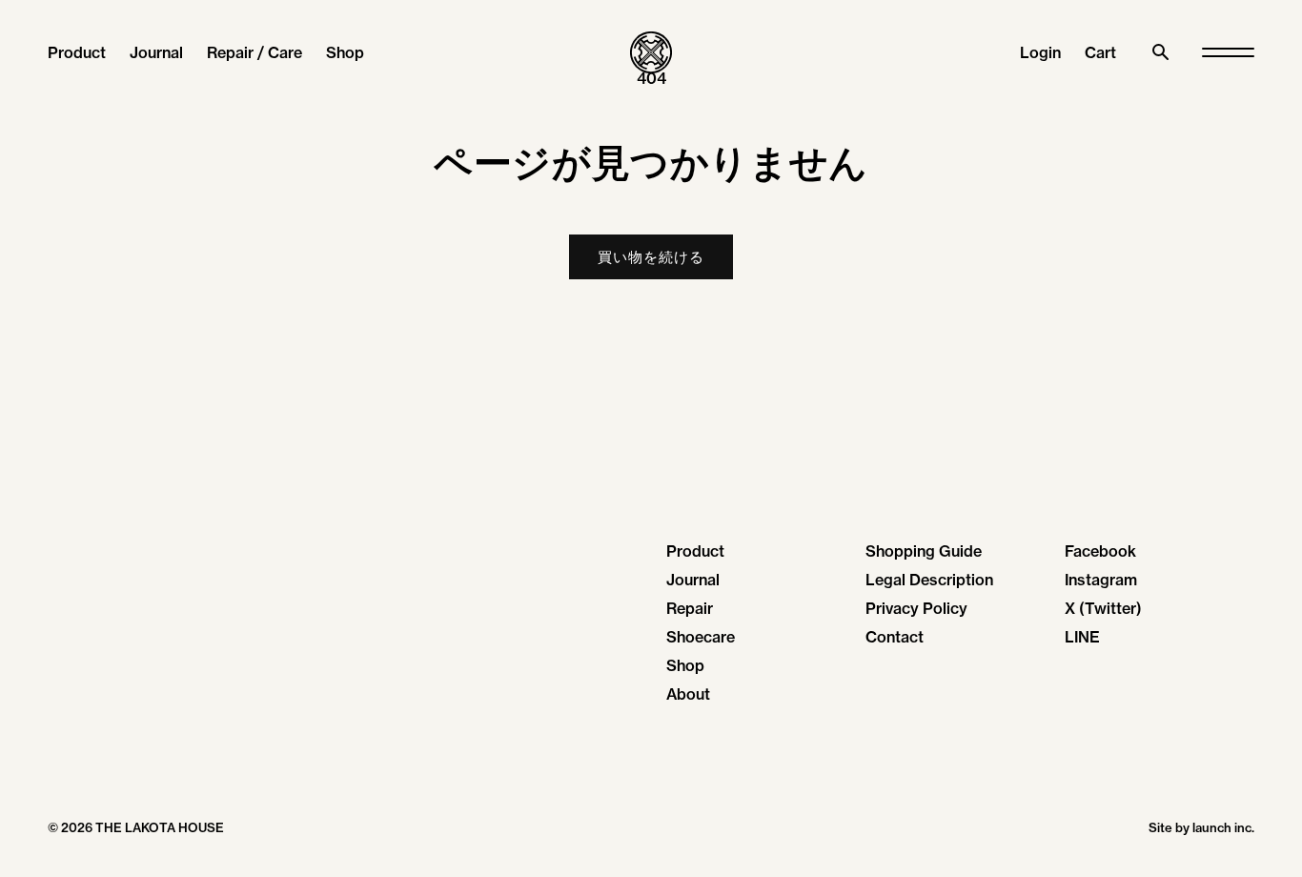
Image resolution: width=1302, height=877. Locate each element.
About (688, 694)
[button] (1100, 52)
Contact (894, 636)
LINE (1082, 636)
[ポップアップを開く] (1228, 53)
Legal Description (929, 579)
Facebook (1100, 551)
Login (1040, 52)
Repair (689, 608)
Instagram (1101, 579)
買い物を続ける (651, 257)
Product (77, 52)
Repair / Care (254, 52)
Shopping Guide (923, 551)
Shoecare (700, 636)
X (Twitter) (1103, 608)
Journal (156, 52)
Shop (345, 52)
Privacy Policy (916, 608)
